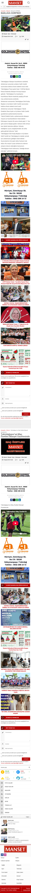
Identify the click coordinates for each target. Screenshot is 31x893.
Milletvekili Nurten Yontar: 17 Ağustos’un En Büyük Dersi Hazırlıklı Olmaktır (15, 325)
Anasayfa (3, 11)
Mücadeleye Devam (13, 840)
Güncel (8, 430)
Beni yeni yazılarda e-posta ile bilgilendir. (12, 411)
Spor (9, 34)
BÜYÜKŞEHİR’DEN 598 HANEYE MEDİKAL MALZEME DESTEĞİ (15, 627)
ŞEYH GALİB (11, 832)
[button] (2, 235)
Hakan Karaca (12, 837)
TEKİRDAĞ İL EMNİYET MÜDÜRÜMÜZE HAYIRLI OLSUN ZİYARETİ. (18, 824)
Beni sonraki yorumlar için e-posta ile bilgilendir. (14, 408)
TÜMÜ (27, 817)
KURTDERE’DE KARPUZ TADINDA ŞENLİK (15, 345)
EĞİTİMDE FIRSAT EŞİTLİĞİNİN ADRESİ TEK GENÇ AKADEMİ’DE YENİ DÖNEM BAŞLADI (15, 670)
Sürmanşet (13, 34)
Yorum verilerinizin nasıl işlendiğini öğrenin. (12, 418)
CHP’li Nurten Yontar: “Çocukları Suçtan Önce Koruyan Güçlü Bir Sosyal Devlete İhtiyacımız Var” (15, 282)
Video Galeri (24, 457)
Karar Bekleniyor (7, 232)
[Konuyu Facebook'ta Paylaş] (11, 76)
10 (28, 235)
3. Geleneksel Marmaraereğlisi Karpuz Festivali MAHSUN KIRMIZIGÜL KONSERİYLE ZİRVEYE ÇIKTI (15, 262)
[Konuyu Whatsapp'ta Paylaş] (17, 76)
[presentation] (1, 6)
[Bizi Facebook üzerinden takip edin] (2, 854)
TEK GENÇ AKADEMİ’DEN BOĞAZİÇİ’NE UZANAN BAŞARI (15, 712)
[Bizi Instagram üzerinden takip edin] (5, 854)
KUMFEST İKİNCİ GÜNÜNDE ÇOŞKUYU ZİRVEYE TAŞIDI (15, 691)
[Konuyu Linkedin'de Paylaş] (19, 76)
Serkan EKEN (26, 890)
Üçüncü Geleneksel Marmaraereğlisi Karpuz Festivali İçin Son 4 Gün (15, 367)
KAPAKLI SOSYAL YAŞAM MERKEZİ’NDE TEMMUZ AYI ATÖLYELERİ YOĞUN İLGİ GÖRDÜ (15, 304)
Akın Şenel (11, 829)
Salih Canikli (11, 820)
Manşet (8, 11)
